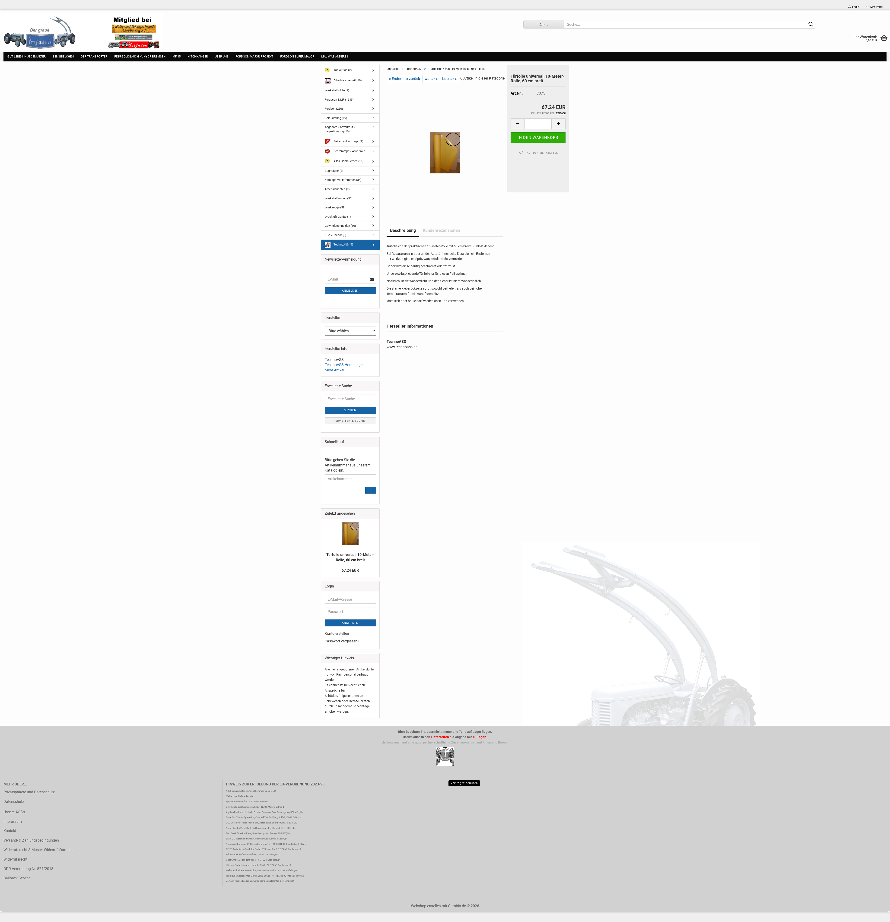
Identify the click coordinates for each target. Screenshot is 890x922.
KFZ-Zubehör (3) (335, 235)
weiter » (431, 79)
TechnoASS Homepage (343, 365)
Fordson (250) (334, 108)
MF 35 (176, 56)
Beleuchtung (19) (336, 118)
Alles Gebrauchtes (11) (348, 161)
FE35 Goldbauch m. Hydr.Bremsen (139, 56)
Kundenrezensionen (441, 230)
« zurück (413, 79)
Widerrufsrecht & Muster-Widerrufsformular (38, 850)
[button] (517, 123)
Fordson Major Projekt (254, 56)
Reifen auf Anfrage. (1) (348, 141)
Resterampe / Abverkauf (349, 151)
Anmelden (350, 290)
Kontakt (9, 831)
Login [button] (855, 7)
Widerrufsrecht (15, 859)
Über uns (222, 56)
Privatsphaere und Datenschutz (29, 792)
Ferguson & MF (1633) (339, 99)
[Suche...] (810, 24)
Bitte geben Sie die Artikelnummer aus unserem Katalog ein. (348, 465)
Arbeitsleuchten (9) (337, 189)
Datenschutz (13, 801)
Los (370, 490)
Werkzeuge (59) (335, 207)
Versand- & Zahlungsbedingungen (31, 840)
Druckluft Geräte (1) (338, 216)
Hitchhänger (198, 56)
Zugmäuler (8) (334, 170)
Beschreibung (403, 230)
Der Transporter (94, 56)
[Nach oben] (13, 915)
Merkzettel (876, 7)
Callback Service (16, 878)
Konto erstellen (337, 633)
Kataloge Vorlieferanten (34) (343, 180)
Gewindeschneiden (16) (340, 225)
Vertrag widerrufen (464, 783)
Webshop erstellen (426, 906)
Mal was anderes (334, 56)
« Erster (395, 79)
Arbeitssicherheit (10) (347, 80)
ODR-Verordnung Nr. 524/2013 (28, 869)
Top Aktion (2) (342, 70)
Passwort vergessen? (342, 641)
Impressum (12, 821)
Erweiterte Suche (350, 420)
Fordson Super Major (297, 56)
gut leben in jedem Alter (26, 56)
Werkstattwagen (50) (339, 198)
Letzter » (449, 79)
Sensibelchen (63, 56)
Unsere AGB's (14, 812)
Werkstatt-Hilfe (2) (337, 90)
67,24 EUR (350, 570)
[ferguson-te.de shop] (258, 31)
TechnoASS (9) (343, 244)
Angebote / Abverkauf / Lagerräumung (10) (340, 129)
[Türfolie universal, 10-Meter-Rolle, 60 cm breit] (445, 146)
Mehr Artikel (334, 370)
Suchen (350, 410)
